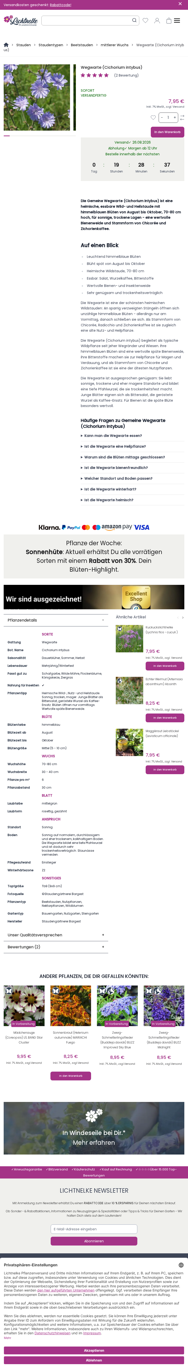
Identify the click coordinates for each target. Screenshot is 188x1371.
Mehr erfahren (94, 1143)
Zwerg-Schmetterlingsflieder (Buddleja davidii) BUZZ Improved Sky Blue (117, 1040)
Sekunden (167, 171)
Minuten (141, 171)
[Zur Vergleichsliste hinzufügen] (182, 117)
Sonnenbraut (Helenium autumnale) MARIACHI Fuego (70, 1037)
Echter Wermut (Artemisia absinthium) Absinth (164, 681)
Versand (178, 107)
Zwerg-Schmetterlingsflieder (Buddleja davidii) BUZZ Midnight (164, 1040)
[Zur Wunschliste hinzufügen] (153, 117)
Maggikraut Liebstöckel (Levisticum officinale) (162, 733)
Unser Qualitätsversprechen (56, 935)
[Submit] (134, 20)
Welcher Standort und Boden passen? (118, 478)
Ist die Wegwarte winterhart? (110, 489)
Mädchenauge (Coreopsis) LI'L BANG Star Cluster (24, 1037)
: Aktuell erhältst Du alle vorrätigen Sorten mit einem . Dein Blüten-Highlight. (94, 561)
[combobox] (90, 20)
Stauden (23, 45)
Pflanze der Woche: (94, 543)
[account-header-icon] (157, 20)
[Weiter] (182, 617)
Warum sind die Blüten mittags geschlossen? (124, 457)
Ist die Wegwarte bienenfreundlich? (116, 467)
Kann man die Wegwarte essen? (113, 435)
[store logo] (21, 20)
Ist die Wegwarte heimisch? (108, 500)
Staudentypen (51, 45)
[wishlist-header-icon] (145, 20)
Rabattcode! (60, 4)
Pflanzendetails (56, 620)
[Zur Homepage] (7, 45)
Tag (94, 171)
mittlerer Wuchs (115, 45)
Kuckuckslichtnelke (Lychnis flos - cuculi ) (162, 629)
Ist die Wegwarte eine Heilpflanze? (115, 446)
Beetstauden (82, 45)
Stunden (116, 171)
